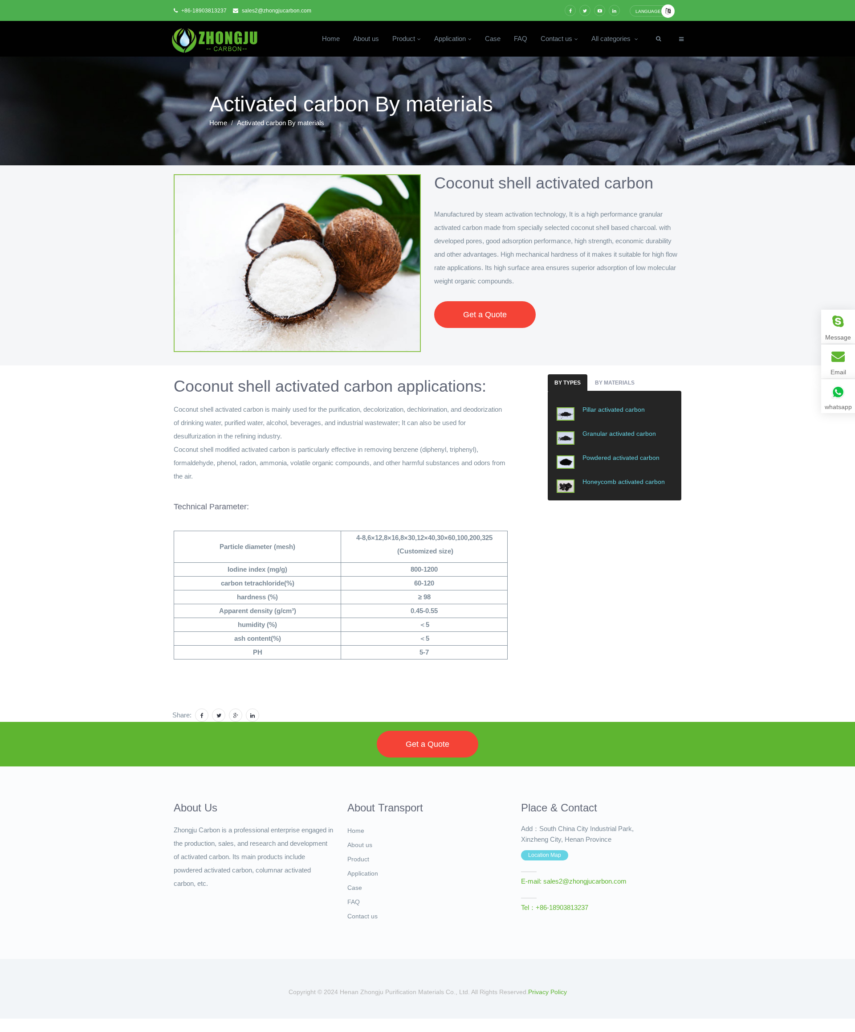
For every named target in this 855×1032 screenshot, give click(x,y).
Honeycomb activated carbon (623, 481)
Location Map (544, 855)
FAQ (520, 38)
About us (366, 38)
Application (450, 38)
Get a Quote (485, 314)
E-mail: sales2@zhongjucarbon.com (574, 881)
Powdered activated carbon (621, 457)
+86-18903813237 (203, 11)
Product (403, 38)
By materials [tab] (615, 383)
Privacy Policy (547, 991)
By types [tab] (567, 383)
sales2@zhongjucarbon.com (275, 11)
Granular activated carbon (619, 433)
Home (331, 38)
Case (493, 38)
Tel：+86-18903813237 (554, 907)
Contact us (556, 38)
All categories (611, 38)
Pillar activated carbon (613, 409)
